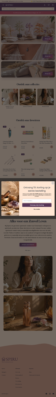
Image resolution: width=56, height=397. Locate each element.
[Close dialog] (53, 183)
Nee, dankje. (37, 209)
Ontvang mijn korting (37, 205)
